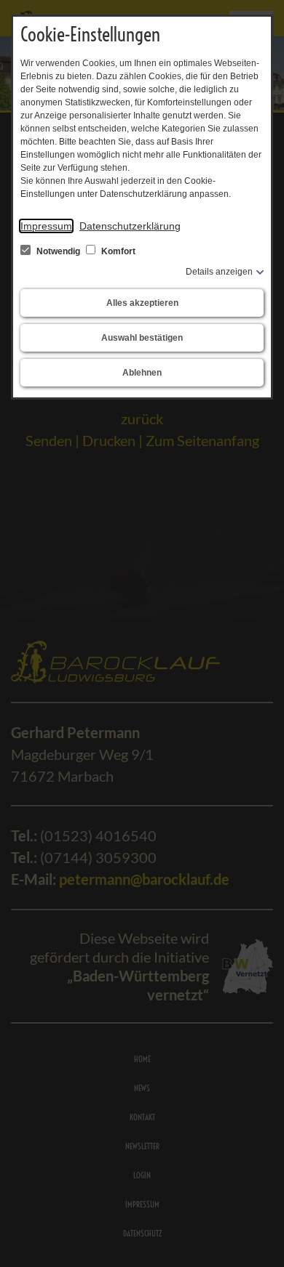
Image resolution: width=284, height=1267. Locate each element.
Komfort (117, 251)
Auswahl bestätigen (142, 338)
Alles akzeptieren (142, 303)
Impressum (46, 226)
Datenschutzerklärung (130, 226)
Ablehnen (142, 373)
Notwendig (58, 251)
